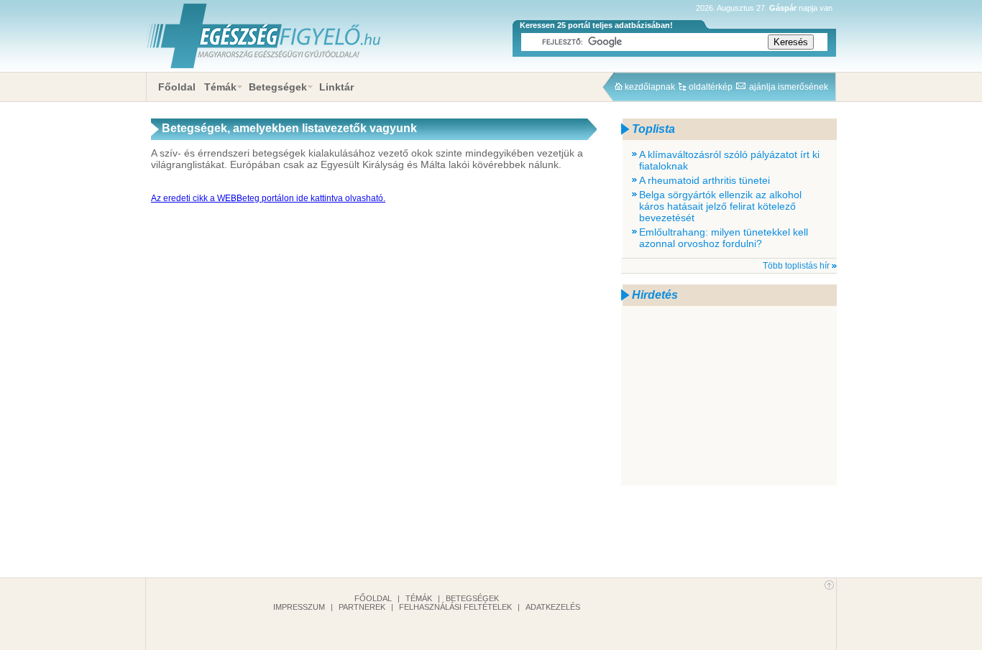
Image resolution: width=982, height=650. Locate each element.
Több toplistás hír (796, 266)
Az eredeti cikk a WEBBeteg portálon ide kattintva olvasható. (268, 198)
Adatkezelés (553, 607)
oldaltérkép (711, 87)
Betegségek (278, 87)
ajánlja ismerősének (788, 87)
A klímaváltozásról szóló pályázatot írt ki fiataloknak (729, 160)
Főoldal (177, 87)
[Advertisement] (729, 396)
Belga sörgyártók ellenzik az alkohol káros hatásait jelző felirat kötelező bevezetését (720, 206)
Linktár (336, 87)
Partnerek (362, 607)
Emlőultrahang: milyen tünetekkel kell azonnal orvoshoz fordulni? (723, 237)
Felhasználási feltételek (455, 607)
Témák (220, 87)
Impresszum (299, 607)
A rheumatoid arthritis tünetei (704, 180)
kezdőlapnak (650, 87)
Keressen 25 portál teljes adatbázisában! (596, 25)
